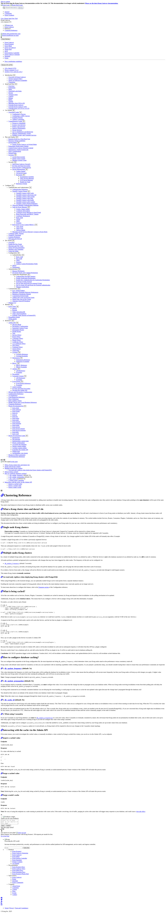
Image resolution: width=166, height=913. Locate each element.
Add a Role (19, 226)
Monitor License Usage (19, 160)
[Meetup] (1, 901)
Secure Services (17, 130)
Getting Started (20, 171)
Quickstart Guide (13, 112)
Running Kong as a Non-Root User (19, 139)
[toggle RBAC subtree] (18, 363)
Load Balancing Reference (16, 397)
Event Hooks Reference (23, 383)
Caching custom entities (19, 448)
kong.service (16, 427)
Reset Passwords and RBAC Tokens (27, 214)
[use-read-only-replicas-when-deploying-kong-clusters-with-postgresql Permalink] (2, 577)
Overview (11, 86)
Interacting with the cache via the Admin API (18, 482)
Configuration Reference (15, 394)
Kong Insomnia (17, 860)
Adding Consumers (18, 119)
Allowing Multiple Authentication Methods (25, 205)
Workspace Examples (22, 361)
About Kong (16, 886)
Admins (14, 369)
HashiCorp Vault (25, 182)
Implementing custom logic (20, 441)
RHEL (10, 100)
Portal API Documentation (16, 247)
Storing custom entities (19, 446)
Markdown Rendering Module (21, 294)
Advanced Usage (21, 173)
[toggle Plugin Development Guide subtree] (26, 436)
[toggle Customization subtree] (19, 289)
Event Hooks (16, 381)
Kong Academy (9, 15)
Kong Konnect (9, 44)
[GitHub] (1, 905)
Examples (19, 372)
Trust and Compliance (21, 908)
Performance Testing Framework (18, 149)
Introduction (16, 437)
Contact (14, 894)
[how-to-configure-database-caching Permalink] (2, 657)
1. (9, 475)
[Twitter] (1, 899)
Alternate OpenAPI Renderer (21, 301)
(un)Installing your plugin (20, 453)
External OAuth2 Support (24, 281)
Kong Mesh (8, 46)
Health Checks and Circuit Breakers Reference (22, 402)
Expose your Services (18, 125)
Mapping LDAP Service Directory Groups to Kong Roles (29, 232)
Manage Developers (18, 271)
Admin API (12, 322)
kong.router (15, 425)
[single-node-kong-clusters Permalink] (2, 527)
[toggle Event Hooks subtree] (22, 382)
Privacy (11, 908)
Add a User (19, 228)
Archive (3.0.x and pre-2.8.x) (13, 72)
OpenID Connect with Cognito (25, 202)
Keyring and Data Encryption (21, 166)
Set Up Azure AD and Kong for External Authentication (33, 285)
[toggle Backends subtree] (23, 175)
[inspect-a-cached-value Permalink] (2, 738)
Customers (15, 888)
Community (8, 13)
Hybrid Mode (12, 142)
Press (13, 891)
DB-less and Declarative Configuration (20, 392)
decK (6, 51)
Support (7, 12)
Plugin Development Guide (16, 435)
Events (14, 893)
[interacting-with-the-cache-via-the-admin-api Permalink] (2, 730)
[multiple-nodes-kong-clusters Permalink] (2, 553)
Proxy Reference (13, 399)
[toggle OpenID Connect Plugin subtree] (28, 191)
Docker (10, 93)
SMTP (14, 265)
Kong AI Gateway (10, 47)
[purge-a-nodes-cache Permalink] (2, 795)
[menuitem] (85, 12)
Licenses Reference (22, 354)
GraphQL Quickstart (14, 235)
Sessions (18, 223)
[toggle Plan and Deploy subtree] (17, 137)
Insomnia (7, 56)
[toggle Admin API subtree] (17, 323)
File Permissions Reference (16, 456)
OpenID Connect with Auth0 (25, 200)
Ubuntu (10, 101)
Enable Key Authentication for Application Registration (33, 280)
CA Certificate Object (18, 343)
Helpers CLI (12, 303)
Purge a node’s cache (14, 487)
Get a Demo (5, 18)
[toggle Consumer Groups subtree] (25, 376)
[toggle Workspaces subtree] (21, 358)
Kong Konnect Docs (18, 867)
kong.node (15, 420)
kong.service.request (18, 428)
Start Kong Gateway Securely (21, 164)
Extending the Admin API (20, 449)
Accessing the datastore (19, 444)
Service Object (16, 335)
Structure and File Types (15, 246)
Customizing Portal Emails (20, 296)
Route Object (16, 337)
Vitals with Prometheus (19, 313)
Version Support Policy (15, 79)
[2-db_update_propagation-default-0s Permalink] (2, 681)
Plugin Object (16, 340)
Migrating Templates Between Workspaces (25, 292)
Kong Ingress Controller (12, 53)
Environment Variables (27, 177)
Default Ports (12, 153)
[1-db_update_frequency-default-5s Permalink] (2, 668)
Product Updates (17, 862)
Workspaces (16, 267)
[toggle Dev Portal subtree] (13, 241)
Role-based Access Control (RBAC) (23, 224)
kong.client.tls (16, 409)
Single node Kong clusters (13, 466)
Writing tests (16, 451)
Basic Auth (19, 217)
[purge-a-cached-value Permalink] (2, 773)
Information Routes (18, 330)
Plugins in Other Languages (16, 455)
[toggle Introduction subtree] (14, 75)
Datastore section (43, 587)
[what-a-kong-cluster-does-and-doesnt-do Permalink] (2, 509)
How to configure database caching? (16, 473)
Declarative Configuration (20, 326)
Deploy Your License (18, 158)
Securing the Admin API (19, 390)
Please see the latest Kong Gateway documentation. (101, 3)
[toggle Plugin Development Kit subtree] (25, 406)
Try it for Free (5, 836)
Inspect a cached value (15, 484)
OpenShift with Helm (15, 91)
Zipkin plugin (12, 319)
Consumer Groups (18, 376)
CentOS (10, 96)
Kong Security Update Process (21, 167)
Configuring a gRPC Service (21, 116)
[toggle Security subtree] (15, 162)
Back (3, 825)
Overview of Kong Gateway (17, 77)
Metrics (14, 308)
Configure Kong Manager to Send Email (28, 212)
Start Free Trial (13, 18)
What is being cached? (11, 472)
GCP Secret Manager (26, 180)
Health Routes (16, 331)
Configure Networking (23, 211)
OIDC (18, 221)
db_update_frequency (16, 475)
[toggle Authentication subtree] (23, 255)
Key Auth (19, 258)
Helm (10, 89)
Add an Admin (20, 230)
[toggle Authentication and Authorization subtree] (30, 188)
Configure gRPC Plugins (16, 233)
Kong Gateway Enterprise (20, 853)
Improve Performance (18, 128)
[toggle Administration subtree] (19, 269)
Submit (8, 825)
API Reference (20, 371)
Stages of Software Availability (17, 80)
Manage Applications (22, 287)
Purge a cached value (14, 485)
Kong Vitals (12, 306)
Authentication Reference (20, 189)
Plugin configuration (18, 443)
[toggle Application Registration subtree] (28, 275)
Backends (19, 175)
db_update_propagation (17, 477)
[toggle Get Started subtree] (13, 110)
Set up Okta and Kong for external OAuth (29, 283)
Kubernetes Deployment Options (18, 146)
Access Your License (18, 157)
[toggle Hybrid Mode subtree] (18, 143)
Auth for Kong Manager (19, 207)
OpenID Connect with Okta (24, 198)
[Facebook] (1, 898)
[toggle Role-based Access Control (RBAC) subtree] (36, 225)
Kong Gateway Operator (12, 54)
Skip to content (5, 1)
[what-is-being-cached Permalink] (2, 591)
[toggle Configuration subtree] (18, 253)
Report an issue (14, 35)
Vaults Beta (15, 350)
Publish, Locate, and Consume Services (24, 135)
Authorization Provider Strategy (25, 276)
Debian (10, 98)
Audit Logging (16, 387)
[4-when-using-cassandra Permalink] (2, 714)
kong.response (16, 423)
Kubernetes (11, 87)
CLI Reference (12, 395)
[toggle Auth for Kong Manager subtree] (28, 207)
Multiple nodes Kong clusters (13, 468)
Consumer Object (17, 338)
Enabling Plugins (17, 117)
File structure (16, 439)
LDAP (18, 219)
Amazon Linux (13, 94)
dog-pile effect (140, 811)
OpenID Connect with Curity (25, 193)
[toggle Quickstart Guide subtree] (20, 112)
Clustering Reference (11, 30)
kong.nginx (15, 418)
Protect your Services (18, 126)
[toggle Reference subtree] (13, 321)
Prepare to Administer (18, 123)
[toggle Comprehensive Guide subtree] (23, 121)
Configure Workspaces (23, 216)
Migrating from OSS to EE (16, 103)
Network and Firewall (15, 239)
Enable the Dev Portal (15, 244)
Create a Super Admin (23, 209)
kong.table (15, 432)
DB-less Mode (16, 324)
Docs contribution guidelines (13, 61)
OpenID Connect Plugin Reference (26, 203)
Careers (14, 889)
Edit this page (16, 33)
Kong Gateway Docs (18, 868)
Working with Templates (15, 249)
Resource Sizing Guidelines (16, 141)
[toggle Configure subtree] (13, 186)
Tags (13, 333)
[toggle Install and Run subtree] (16, 84)
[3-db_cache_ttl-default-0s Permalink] (2, 700)
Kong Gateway (9, 27)
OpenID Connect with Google (25, 196)
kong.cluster (16, 411)
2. (9, 477)
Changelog (11, 82)
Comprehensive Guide (15, 121)
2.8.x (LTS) (10, 68)
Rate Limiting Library (15, 400)
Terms (6, 908)
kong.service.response (19, 430)
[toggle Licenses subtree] (15, 155)
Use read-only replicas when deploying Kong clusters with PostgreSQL (30, 470)
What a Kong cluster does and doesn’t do (17, 465)
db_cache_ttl (14, 479)
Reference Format (21, 183)
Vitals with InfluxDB (18, 312)
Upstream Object (17, 347)
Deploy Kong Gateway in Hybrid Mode (24, 144)
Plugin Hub (8, 49)
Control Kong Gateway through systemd (20, 148)
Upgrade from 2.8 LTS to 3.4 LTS (18, 108)
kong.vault (15, 434)
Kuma (6, 58)
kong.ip (14, 415)
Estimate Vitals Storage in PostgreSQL (24, 315)
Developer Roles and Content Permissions (25, 273)
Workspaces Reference (23, 360)
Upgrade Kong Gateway (15, 105)
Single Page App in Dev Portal (21, 299)
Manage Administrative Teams (21, 133)
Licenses (11, 155)
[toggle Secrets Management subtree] (26, 169)
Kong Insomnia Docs (18, 872)
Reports (14, 310)
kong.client (15, 408)
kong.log (15, 416)
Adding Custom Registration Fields (27, 264)
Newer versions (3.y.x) (11, 70)
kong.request (16, 422)
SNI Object (15, 345)
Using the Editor (13, 251)
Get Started (15, 863)
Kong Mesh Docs (17, 870)
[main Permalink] (2, 495)
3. (9, 479)
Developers (15, 374)
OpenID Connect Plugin (19, 191)
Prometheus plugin (14, 317)
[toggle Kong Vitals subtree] (17, 307)
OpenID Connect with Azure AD (26, 195)
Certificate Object (17, 342)
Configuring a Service (19, 114)
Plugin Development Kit (16, 406)
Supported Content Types (20, 328)
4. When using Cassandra (16, 480)
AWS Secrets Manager (27, 178)
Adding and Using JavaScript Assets (23, 297)
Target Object (16, 349)
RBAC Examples (21, 367)
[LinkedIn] (1, 903)
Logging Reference (14, 237)
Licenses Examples (22, 356)
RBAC (14, 363)
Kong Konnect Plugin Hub (20, 874)
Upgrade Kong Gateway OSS (17, 107)
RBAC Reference (21, 365)
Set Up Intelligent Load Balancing (22, 132)
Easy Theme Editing (18, 290)
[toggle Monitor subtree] (11, 305)
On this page (14, 461)
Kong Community (17, 882)
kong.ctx (15, 413)
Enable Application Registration (25, 278)
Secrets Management (18, 169)
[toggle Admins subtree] (18, 369)
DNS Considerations (14, 151)
